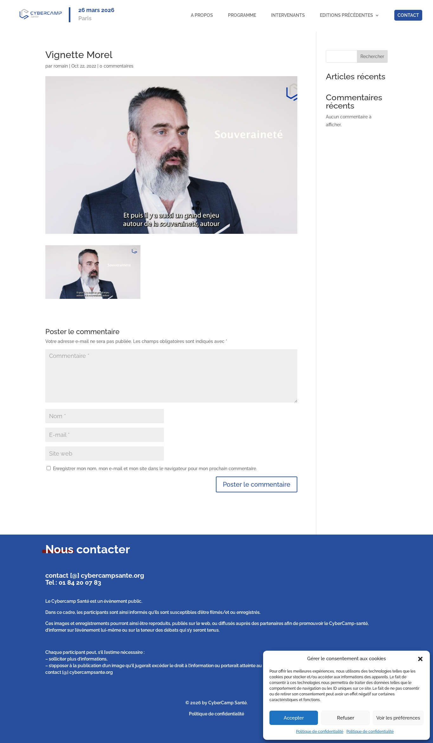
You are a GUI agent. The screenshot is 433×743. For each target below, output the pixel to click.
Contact (408, 15)
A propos (202, 15)
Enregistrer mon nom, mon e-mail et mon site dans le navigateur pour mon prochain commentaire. (155, 468)
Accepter (294, 718)
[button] (420, 659)
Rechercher (372, 56)
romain (61, 66)
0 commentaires (116, 66)
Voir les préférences (398, 718)
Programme (242, 15)
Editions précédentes (346, 15)
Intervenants (288, 15)
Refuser (345, 718)
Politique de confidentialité (319, 731)
